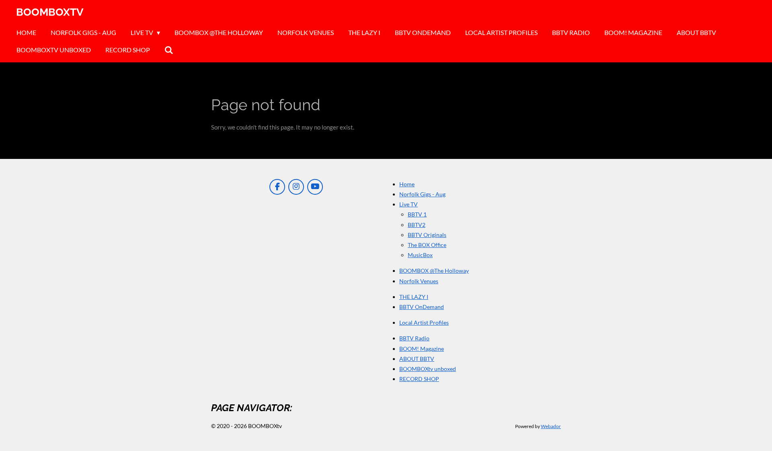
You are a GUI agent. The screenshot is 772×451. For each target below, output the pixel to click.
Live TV (408, 204)
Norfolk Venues (418, 281)
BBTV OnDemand (421, 306)
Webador (551, 426)
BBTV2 (416, 224)
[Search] (169, 49)
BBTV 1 (417, 214)
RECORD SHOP (419, 378)
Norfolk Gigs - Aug (422, 194)
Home (407, 184)
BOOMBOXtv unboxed (427, 368)
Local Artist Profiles (424, 322)
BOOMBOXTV (50, 12)
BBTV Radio (414, 338)
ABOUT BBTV (416, 358)
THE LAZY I (413, 296)
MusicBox (420, 254)
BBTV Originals (427, 234)
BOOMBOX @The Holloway (434, 270)
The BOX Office (427, 244)
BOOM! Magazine (421, 348)
